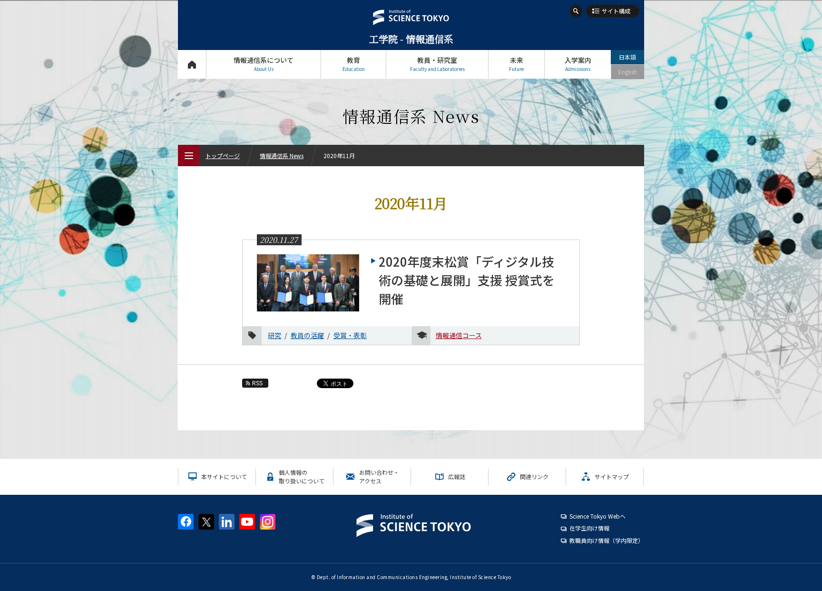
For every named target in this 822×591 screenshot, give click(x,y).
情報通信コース (459, 335)
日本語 (627, 57)
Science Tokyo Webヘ (597, 516)
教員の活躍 (307, 335)
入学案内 (578, 63)
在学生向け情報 (589, 528)
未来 (516, 63)
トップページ (192, 64)
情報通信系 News (281, 155)
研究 (274, 335)
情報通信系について (264, 63)
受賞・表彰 (350, 335)
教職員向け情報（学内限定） (606, 540)
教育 (353, 63)
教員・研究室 (437, 63)
